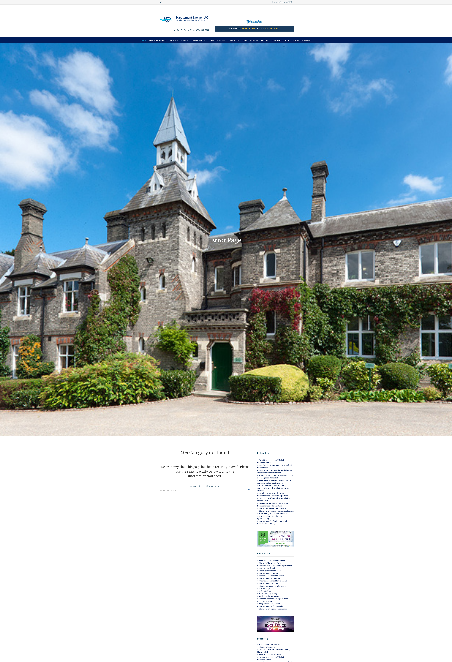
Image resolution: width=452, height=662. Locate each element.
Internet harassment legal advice (273, 599)
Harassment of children (269, 578)
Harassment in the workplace (272, 606)
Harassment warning (268, 583)
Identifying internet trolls (270, 571)
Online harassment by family (271, 576)
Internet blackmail (267, 568)
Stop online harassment (269, 604)
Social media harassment (270, 596)
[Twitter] (160, 2)
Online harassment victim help (272, 560)
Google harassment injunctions (273, 586)
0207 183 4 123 (272, 29)
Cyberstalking (265, 591)
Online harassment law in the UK (273, 581)
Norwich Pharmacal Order (270, 563)
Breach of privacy (266, 588)
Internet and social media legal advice (275, 566)
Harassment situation (268, 573)
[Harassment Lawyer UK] (183, 18)
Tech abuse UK (265, 601)
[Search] (248, 490)
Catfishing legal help (268, 594)
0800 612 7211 (248, 29)
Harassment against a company (273, 609)
